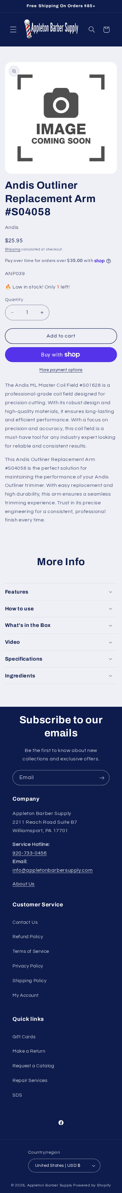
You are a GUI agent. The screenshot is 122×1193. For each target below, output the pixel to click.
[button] (13, 29)
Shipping (13, 249)
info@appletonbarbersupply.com (53, 870)
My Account (25, 995)
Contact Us (25, 922)
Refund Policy (28, 936)
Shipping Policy (29, 980)
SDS (17, 1095)
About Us (24, 883)
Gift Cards (24, 1037)
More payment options (61, 370)
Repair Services (30, 1080)
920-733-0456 (30, 853)
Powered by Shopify (92, 1185)
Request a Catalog (33, 1066)
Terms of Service (31, 951)
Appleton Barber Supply (49, 1185)
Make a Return (29, 1051)
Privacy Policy (28, 966)
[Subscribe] (102, 777)
